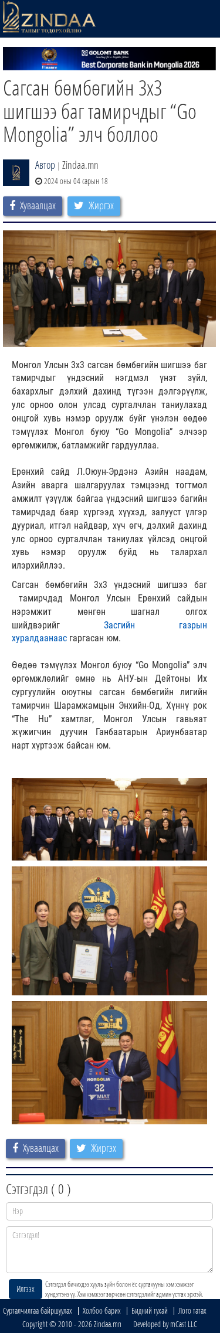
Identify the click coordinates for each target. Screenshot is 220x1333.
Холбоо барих (102, 1310)
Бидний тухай (149, 1310)
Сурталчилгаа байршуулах (37, 1310)
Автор (45, 165)
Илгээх (25, 1288)
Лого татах (192, 1310)
